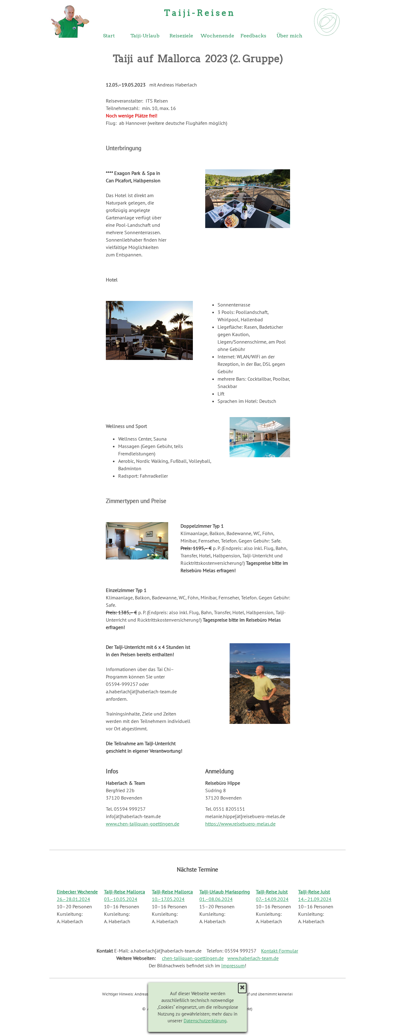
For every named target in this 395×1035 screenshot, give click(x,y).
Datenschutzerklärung (205, 1021)
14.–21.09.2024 (314, 899)
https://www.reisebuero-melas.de (240, 824)
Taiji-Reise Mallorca (124, 892)
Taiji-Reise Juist (272, 892)
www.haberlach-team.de (253, 958)
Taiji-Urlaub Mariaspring (224, 892)
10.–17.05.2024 (168, 899)
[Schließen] (242, 988)
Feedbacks (253, 36)
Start (109, 36)
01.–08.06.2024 (216, 899)
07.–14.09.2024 (272, 899)
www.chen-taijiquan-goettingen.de (142, 824)
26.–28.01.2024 (73, 899)
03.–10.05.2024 (120, 899)
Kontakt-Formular (279, 951)
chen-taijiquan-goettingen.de (193, 958)
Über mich (289, 36)
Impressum (233, 965)
